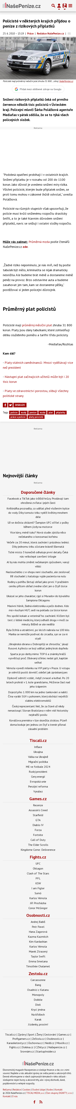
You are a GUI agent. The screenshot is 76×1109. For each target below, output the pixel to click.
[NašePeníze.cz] (21, 5)
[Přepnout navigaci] (59, 5)
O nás (15, 1096)
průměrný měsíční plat (37, 325)
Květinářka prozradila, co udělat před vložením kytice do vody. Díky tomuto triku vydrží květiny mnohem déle (38, 513)
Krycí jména (38, 1009)
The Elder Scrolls (38, 845)
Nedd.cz (49, 1043)
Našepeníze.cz (56, 1047)
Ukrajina (38, 752)
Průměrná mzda (39, 242)
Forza (38, 830)
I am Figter (38, 888)
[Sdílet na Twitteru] (10, 405)
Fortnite (38, 835)
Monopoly (38, 994)
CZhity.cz (40, 1047)
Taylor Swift (38, 956)
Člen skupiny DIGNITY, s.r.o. (59, 1093)
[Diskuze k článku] (69, 33)
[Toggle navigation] (70, 5)
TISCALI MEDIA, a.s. (35, 1093)
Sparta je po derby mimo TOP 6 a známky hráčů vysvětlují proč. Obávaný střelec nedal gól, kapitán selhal (38, 658)
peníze (33, 412)
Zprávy (22, 1034)
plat (51, 412)
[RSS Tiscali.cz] (41, 1102)
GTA (38, 820)
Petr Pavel (38, 926)
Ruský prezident (38, 771)
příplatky (60, 412)
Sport (31, 1034)
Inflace (38, 747)
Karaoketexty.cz (16, 1043)
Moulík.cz (62, 1043)
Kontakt (58, 1089)
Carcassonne (38, 980)
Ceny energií (38, 776)
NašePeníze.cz (66, 81)
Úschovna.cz (35, 1043)
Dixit (38, 1004)
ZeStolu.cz (38, 1038)
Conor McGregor (38, 908)
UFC (38, 863)
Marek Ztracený (38, 951)
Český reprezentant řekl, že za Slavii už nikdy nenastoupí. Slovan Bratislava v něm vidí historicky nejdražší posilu (38, 710)
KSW (38, 883)
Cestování (50, 1034)
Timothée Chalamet (38, 966)
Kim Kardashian (38, 941)
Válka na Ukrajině (38, 757)
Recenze (38, 805)
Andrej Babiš (38, 922)
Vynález (38, 791)
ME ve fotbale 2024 (38, 766)
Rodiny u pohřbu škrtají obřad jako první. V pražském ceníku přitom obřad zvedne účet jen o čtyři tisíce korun (38, 586)
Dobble (38, 999)
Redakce (17, 1089)
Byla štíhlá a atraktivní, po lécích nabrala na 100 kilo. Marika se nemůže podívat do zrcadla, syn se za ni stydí (38, 634)
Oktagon (38, 868)
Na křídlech (38, 1014)
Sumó (38, 893)
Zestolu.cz (38, 973)
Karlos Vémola (38, 898)
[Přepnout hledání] (53, 5)
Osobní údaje (38, 1089)
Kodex (50, 1089)
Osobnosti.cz (38, 915)
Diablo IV (38, 825)
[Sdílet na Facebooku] (5, 405)
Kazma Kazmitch (38, 936)
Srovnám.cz (27, 1051)
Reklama (7, 1089)
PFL (38, 878)
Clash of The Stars (38, 873)
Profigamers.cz (21, 1038)
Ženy (39, 1034)
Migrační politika (38, 761)
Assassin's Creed (38, 810)
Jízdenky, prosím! (38, 1024)
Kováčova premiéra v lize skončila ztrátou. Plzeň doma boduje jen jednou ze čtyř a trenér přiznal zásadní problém (38, 725)
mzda (42, 412)
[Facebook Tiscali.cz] (34, 1102)
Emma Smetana (38, 961)
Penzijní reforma (38, 786)
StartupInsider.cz (46, 1051)
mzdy (23, 412)
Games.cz (38, 798)
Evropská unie (38, 781)
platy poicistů (36, 416)
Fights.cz (38, 857)
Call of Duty (38, 840)
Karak (38, 1019)
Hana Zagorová (38, 931)
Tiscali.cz (38, 740)
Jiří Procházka (38, 903)
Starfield (38, 815)
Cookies (27, 1089)
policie (13, 412)
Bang (38, 985)
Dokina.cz (27, 1047)
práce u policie (17, 416)
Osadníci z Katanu (38, 990)
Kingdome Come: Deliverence (38, 849)
